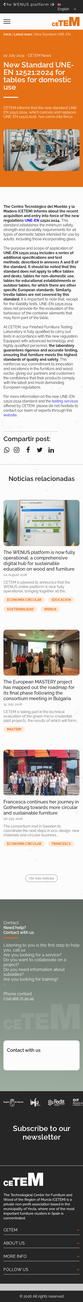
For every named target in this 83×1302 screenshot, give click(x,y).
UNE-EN (32, 220)
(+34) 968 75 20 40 (18, 998)
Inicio (7, 34)
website (10, 415)
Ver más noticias (41, 878)
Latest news (23, 34)
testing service (64, 401)
